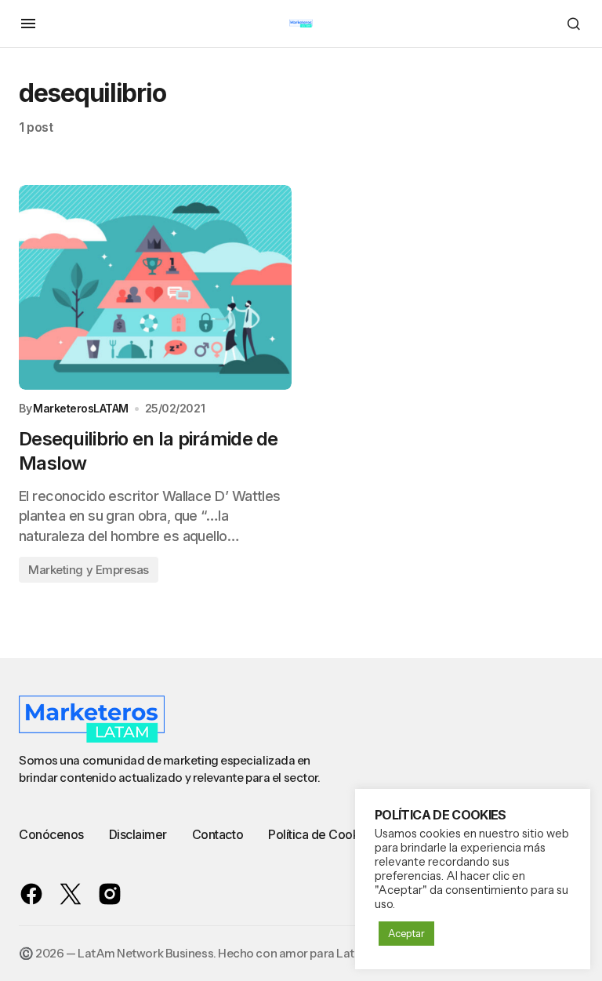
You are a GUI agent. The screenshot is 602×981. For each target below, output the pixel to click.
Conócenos (51, 834)
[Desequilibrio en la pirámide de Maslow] (155, 287)
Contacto (217, 834)
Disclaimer (138, 834)
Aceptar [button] (406, 933)
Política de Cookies (321, 834)
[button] (28, 23)
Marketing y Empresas (88, 569)
